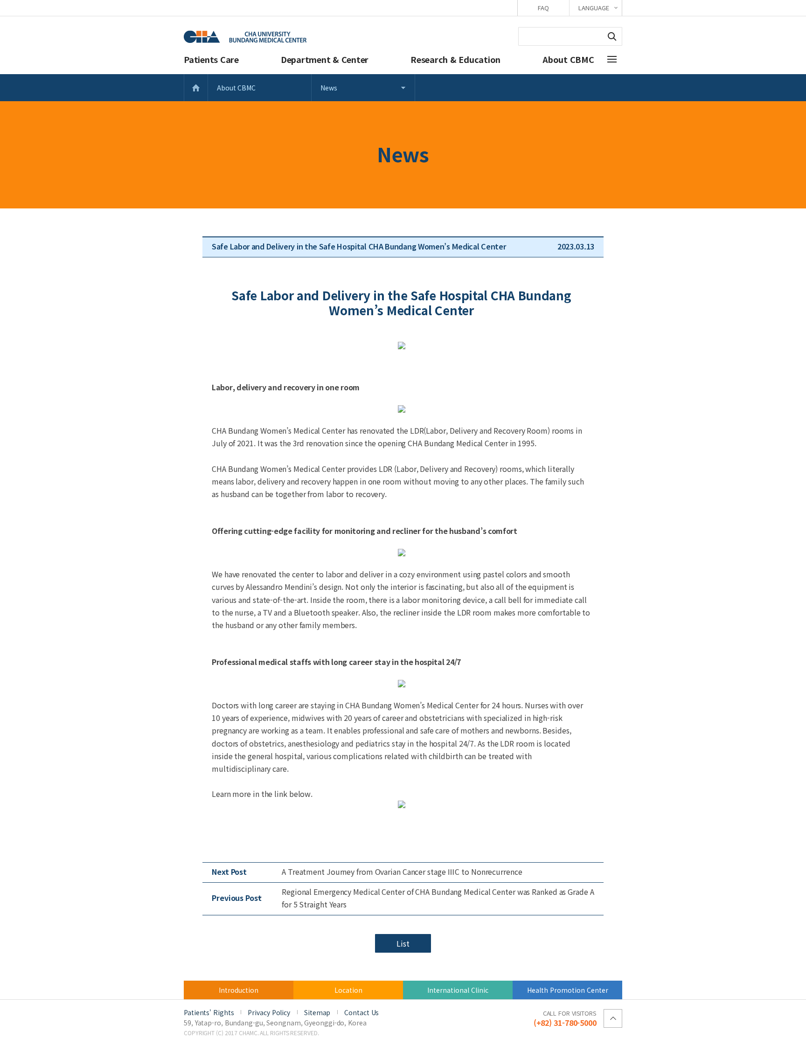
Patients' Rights (209, 1012)
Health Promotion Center (567, 990)
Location (348, 990)
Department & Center (324, 59)
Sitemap (317, 1012)
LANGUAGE (593, 7)
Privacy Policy (269, 1012)
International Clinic (457, 990)
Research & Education (455, 59)
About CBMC (568, 59)
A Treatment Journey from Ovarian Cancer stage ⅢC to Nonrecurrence (402, 871)
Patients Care (211, 59)
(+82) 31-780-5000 (565, 1018)
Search (612, 36)
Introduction (238, 990)
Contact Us (361, 1012)
